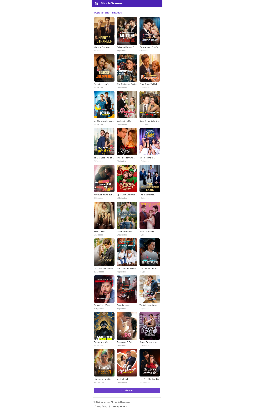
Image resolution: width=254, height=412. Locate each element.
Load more (127, 390)
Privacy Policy (101, 406)
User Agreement (119, 406)
